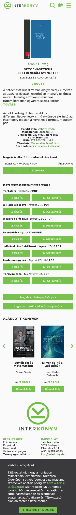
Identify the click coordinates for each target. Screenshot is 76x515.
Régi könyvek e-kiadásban (44, 146)
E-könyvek (10, 442)
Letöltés (17, 197)
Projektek (9, 445)
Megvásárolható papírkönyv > (38, 297)
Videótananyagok (14, 451)
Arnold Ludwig (38, 64)
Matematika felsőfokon (45, 143)
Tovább (9, 104)
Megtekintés (52, 197)
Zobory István (46, 129)
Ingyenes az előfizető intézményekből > (38, 306)
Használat (9, 448)
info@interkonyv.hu (53, 454)
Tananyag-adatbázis (16, 454)
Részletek (23, 388)
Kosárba (38, 170)
